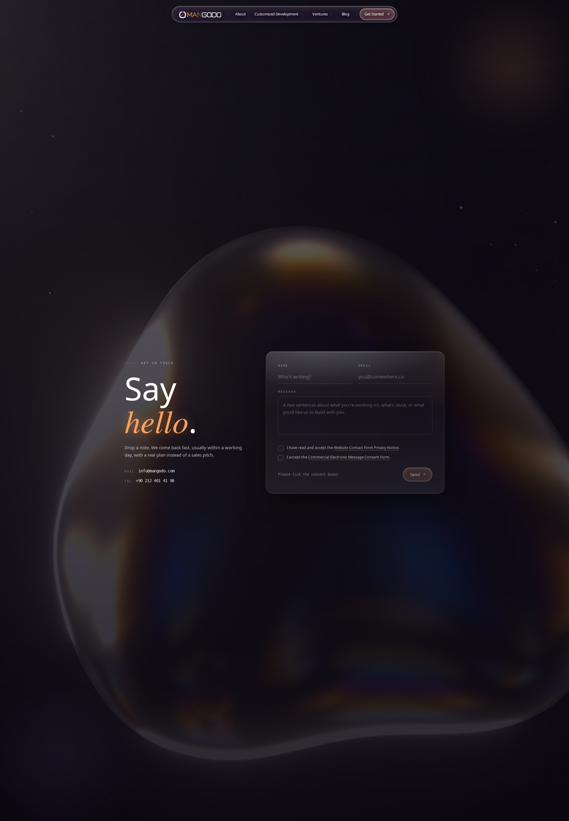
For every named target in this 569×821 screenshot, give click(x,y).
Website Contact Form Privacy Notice (366, 447)
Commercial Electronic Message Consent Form (348, 457)
